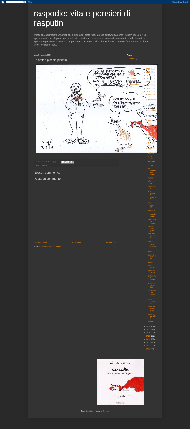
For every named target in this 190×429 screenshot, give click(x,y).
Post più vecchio (112, 243)
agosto (150, 115)
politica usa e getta (151, 229)
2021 (148, 85)
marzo (150, 138)
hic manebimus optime (152, 172)
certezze (151, 153)
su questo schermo (152, 236)
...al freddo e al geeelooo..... (152, 293)
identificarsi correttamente (152, 213)
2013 (148, 342)
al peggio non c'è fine (151, 285)
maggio (151, 129)
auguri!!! (151, 321)
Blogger (106, 411)
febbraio (151, 143)
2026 (148, 69)
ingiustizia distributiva (152, 257)
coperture (151, 241)
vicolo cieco (151, 157)
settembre (152, 110)
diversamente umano (152, 221)
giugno (151, 124)
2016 (148, 333)
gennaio (151, 148)
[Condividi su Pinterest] (73, 162)
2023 (148, 79)
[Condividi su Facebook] (70, 162)
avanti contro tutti (151, 205)
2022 (148, 82)
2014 (148, 339)
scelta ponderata (151, 302)
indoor (150, 262)
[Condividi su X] (67, 162)
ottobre (151, 105)
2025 (148, 72)
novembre (152, 100)
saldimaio (45, 165)
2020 (148, 88)
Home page (76, 243)
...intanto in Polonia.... (152, 246)
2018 (148, 326)
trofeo (150, 252)
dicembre (151, 94)
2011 (148, 349)
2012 (148, 346)
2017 (148, 329)
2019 (148, 92)
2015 (148, 336)
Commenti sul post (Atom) (51, 247)
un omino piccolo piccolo (151, 309)
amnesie (151, 178)
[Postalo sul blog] (65, 162)
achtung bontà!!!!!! (152, 316)
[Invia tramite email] (62, 162)
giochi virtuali (151, 266)
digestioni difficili (151, 272)
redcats (133, 78)
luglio (150, 121)
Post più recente (40, 243)
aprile (150, 134)
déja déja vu (151, 182)
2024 (148, 75)
